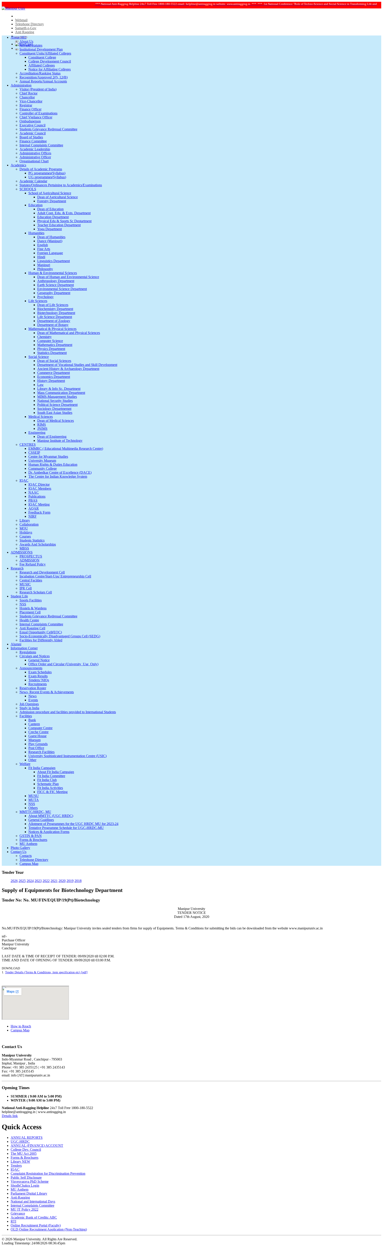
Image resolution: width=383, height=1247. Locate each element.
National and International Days (33, 1201)
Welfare (25, 764)
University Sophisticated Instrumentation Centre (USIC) (67, 756)
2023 (38, 881)
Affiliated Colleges (41, 65)
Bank (32, 720)
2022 (46, 881)
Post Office (36, 748)
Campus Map (29, 864)
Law (40, 385)
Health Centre (29, 620)
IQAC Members (39, 488)
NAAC (33, 492)
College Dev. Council (26, 1149)
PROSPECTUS (31, 556)
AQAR (33, 508)
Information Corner (24, 648)
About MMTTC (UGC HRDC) (50, 816)
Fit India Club (47, 780)
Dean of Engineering (51, 436)
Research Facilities (41, 752)
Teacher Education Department (59, 225)
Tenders (16, 1165)
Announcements (31, 668)
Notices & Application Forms (48, 832)
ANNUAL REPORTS (27, 1137)
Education (35, 205)
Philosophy (45, 269)
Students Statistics (32, 540)
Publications (36, 496)
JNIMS (42, 428)
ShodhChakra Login (25, 1185)
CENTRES (28, 444)
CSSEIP (34, 452)
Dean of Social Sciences (54, 361)
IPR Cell (26, 588)
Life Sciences (37, 301)
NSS (23, 604)
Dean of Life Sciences (52, 305)
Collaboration (29, 524)
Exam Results (38, 676)
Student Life (19, 596)
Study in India (29, 708)
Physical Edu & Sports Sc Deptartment (64, 221)
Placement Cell (30, 612)
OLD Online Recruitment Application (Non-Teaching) (49, 1229)
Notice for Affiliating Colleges (49, 69)
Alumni (16, 644)
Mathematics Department (54, 345)
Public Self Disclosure (26, 1177)
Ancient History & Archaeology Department (68, 369)
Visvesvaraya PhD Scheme (30, 1181)
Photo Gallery (20, 848)
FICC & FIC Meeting (52, 792)
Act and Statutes (31, 45)
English (42, 245)
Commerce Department (53, 373)
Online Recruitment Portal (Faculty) (36, 1225)
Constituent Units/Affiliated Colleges (45, 53)
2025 (22, 881)
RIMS (41, 424)
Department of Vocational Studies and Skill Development (77, 365)
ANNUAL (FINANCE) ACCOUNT (37, 1145)
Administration (21, 85)
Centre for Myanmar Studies (48, 456)
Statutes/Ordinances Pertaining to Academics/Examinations (61, 185)
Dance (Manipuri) (49, 241)
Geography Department (53, 293)
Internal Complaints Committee (41, 145)
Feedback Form (39, 512)
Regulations (28, 652)
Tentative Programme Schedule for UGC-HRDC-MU (66, 828)
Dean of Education (50, 209)
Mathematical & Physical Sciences (52, 329)
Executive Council (32, 125)
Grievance (18, 1213)
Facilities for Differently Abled (41, 640)
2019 (70, 881)
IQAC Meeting (39, 504)
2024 (30, 881)
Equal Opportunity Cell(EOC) (41, 632)
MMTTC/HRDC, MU (35, 812)
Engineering (36, 432)
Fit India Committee (51, 776)
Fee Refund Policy (33, 564)
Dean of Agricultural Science (57, 197)
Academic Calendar (33, 181)
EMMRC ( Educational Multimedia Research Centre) (65, 448)
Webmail (21, 20)
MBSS (24, 548)
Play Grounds (38, 744)
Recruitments (37, 684)
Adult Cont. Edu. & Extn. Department (64, 213)
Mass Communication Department (61, 393)
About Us (26, 41)
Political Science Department (57, 405)
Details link (10, 1116)
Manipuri (43, 265)
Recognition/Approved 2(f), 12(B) (44, 77)
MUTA (33, 800)
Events (33, 700)
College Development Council (49, 61)
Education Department (53, 217)
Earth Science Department (55, 285)
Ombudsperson (30, 121)
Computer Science (50, 341)
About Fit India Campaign (55, 772)
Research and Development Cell (42, 572)
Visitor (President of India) (38, 89)
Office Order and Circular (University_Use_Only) (63, 664)
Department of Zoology (53, 321)
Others (33, 808)
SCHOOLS (28, 189)
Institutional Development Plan (41, 49)
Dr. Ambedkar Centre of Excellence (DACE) (60, 472)
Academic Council (33, 133)
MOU (24, 528)
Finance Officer (30, 109)
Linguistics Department (53, 261)
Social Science (38, 357)
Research (17, 568)
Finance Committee (33, 141)
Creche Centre (38, 732)
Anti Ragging (24, 32)
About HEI (18, 37)
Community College (42, 468)
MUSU (33, 796)
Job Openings (29, 704)
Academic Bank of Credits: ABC (34, 1217)
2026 (14, 881)
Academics (18, 165)
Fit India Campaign (41, 768)
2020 (62, 881)
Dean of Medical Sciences (55, 420)
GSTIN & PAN (31, 836)
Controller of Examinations (38, 113)
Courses (25, 536)
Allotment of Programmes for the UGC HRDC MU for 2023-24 (73, 824)
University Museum (42, 460)
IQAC (24, 480)
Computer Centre (40, 728)
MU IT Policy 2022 (24, 1209)
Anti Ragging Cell (32, 628)
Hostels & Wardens (33, 608)
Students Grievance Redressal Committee (48, 129)
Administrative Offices (35, 153)
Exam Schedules (40, 672)
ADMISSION (29, 560)
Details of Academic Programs (41, 169)
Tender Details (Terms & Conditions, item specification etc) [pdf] (46, 972)
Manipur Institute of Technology (59, 440)
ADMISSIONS (22, 552)
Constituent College (42, 57)
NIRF (32, 516)
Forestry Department (51, 201)
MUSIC (25, 584)
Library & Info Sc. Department (58, 389)
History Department (51, 381)
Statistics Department (52, 353)
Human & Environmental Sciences (52, 273)
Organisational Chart (34, 161)
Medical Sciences (40, 416)
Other (32, 760)
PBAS (32, 500)
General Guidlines (41, 820)
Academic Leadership (35, 149)
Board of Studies (31, 137)
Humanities (36, 233)
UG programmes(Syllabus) (47, 177)
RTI (13, 1221)
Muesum (34, 740)
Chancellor (27, 97)
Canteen (34, 724)
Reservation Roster (33, 688)
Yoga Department (49, 229)
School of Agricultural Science (49, 193)
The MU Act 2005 (24, 1153)
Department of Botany (52, 325)
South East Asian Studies (54, 412)
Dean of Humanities (51, 237)
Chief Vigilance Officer (36, 117)
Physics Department (51, 349)
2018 (78, 881)
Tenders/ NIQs (38, 680)
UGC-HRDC (20, 1141)
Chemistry (44, 337)
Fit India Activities (50, 788)
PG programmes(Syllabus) (46, 173)
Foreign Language (50, 253)
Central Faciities (31, 580)
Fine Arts (43, 249)
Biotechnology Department (56, 313)
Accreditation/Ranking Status (40, 73)
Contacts (26, 856)
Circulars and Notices (35, 656)
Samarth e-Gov (25, 28)
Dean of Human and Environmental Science (68, 277)
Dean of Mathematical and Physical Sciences (68, 333)
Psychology (45, 297)
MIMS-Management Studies (57, 397)
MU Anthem (28, 844)
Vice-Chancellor (31, 101)
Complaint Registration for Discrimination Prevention (48, 1173)
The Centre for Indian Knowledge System (57, 476)
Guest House (37, 736)
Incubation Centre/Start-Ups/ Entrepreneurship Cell (55, 576)
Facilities (26, 716)
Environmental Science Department (62, 289)
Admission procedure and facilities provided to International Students (68, 712)
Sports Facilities (31, 600)
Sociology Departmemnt (54, 408)
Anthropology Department (55, 281)
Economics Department (53, 377)
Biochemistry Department (55, 309)
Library (25, 520)
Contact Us (18, 852)
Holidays (26, 532)
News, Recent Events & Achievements (47, 692)
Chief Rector (28, 93)
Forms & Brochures (33, 840)
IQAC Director (39, 484)
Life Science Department (54, 317)
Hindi (41, 257)
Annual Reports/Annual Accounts (43, 81)
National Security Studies (55, 401)
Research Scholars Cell (36, 592)
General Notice (39, 660)
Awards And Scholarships (38, 544)
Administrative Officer (35, 157)
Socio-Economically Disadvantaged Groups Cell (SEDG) (60, 636)
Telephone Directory (29, 24)
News (32, 696)
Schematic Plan (48, 784)
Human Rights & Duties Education (52, 464)
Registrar (26, 105)
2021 (54, 881)
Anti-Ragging (20, 1197)
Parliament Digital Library (29, 1193)
